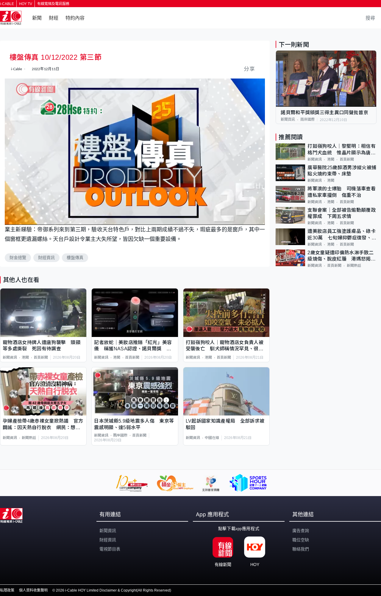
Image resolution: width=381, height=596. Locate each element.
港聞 (25, 357)
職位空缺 (300, 539)
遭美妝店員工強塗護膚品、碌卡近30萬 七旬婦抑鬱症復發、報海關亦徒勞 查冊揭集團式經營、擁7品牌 (341, 235)
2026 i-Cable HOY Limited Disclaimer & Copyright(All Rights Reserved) (113, 590)
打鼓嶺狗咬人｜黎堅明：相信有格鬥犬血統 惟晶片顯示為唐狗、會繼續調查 (341, 150)
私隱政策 (7, 590)
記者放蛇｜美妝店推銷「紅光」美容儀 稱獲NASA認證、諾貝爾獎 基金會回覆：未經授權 (133, 346)
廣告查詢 (300, 530)
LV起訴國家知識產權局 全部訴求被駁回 (225, 424)
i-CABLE (7, 4)
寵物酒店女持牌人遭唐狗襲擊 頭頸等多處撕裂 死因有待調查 (41, 345)
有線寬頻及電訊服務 (53, 4)
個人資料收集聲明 (33, 590)
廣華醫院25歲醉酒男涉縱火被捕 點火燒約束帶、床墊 (342, 170)
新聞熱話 (29, 438)
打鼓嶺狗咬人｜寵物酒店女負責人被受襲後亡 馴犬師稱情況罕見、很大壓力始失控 (224, 346)
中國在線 (212, 438)
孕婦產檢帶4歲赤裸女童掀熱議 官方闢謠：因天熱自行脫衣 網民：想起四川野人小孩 (43, 424)
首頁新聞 (41, 357)
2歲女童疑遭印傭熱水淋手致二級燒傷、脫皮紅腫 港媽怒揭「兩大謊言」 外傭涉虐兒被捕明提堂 (340, 256)
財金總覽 (18, 257)
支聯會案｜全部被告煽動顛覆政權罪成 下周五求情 (341, 213)
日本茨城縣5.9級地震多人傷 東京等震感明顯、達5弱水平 (134, 424)
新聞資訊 (10, 357)
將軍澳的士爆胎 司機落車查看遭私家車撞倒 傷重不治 (341, 192)
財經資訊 (46, 257)
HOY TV (25, 4)
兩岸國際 (120, 435)
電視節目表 (109, 549)
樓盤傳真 (75, 257)
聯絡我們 (300, 549)
